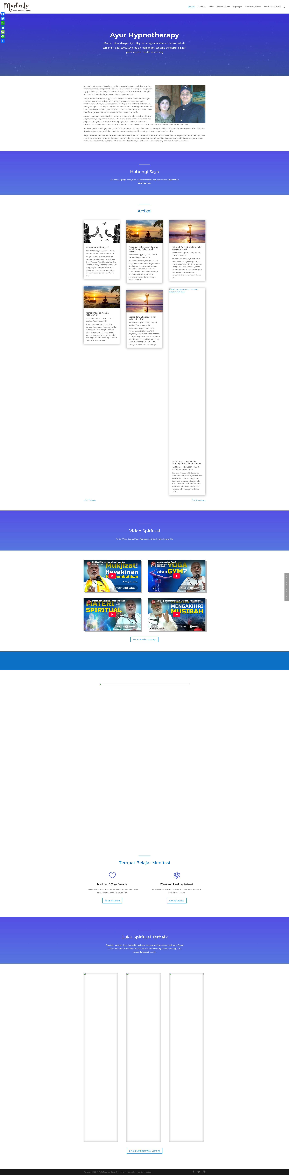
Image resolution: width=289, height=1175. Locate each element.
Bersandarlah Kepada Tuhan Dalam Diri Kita (142, 318)
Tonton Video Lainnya (144, 639)
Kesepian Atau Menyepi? (97, 247)
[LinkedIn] (2, 27)
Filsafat (111, 251)
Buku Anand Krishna (253, 7)
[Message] (2, 32)
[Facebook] (2, 14)
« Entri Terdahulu (90, 500)
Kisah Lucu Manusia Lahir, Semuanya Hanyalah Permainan (187, 462)
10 (286, 598)
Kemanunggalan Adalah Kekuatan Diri (97, 313)
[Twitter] (2, 18)
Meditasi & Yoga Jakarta (112, 884)
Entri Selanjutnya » (198, 500)
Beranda (191, 7)
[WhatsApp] (2, 23)
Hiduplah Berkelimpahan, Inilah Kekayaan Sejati (187, 248)
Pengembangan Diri (107, 253)
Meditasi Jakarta (223, 7)
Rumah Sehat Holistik (272, 7)
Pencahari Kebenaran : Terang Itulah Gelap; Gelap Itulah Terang (143, 249)
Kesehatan (175, 255)
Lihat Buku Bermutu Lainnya (144, 1150)
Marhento (93, 251)
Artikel (211, 7)
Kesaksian (201, 7)
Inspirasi (89, 253)
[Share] (2, 41)
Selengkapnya (112, 900)
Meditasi (96, 253)
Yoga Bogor (237, 7)
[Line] (2, 36)
